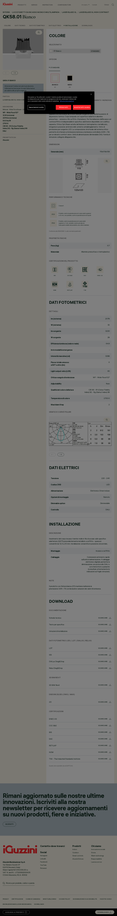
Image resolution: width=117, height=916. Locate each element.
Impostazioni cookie (36, 107)
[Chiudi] (91, 94)
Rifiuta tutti (63, 107)
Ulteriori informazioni (67, 101)
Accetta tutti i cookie (82, 107)
